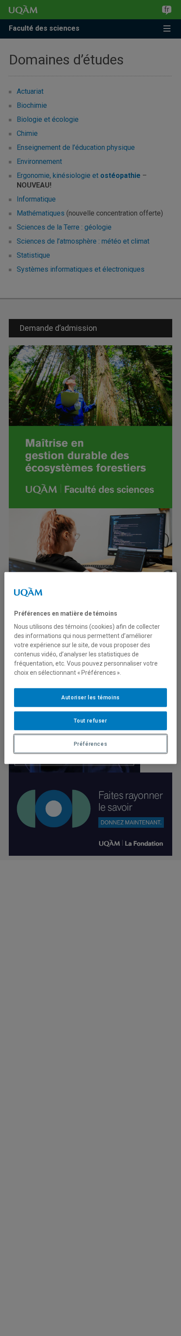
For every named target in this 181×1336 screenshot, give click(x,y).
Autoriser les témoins (90, 698)
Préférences (91, 744)
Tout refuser (90, 720)
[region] (90, 668)
